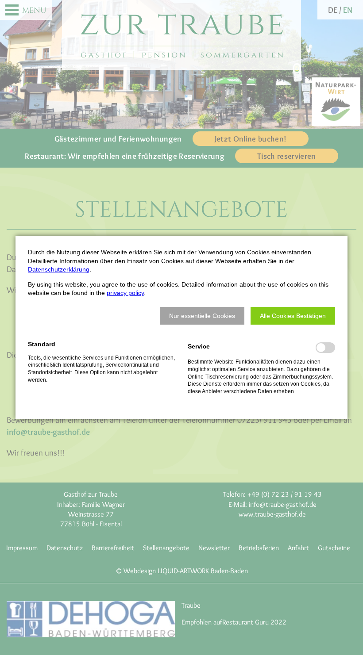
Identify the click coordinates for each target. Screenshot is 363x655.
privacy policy (125, 292)
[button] (202, 316)
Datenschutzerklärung (58, 269)
